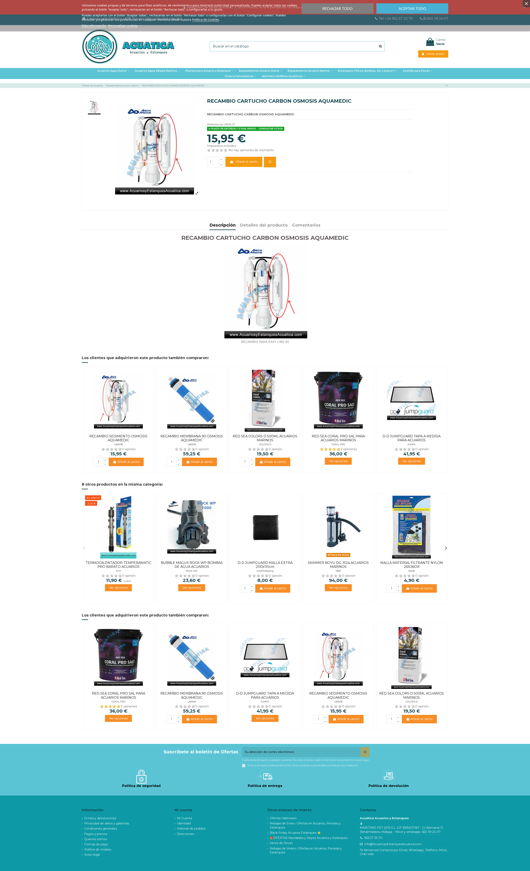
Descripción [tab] (223, 225)
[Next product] (447, 85)
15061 (338, 570)
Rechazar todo (337, 8)
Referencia (215, 124)
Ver (338, 461)
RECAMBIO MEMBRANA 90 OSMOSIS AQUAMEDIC (191, 438)
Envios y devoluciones (100, 818)
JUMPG (411, 444)
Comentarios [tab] (306, 225)
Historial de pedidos (191, 828)
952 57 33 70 (373, 838)
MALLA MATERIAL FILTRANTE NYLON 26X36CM (411, 565)
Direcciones (185, 834)
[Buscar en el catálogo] (380, 46)
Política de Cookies (205, 19)
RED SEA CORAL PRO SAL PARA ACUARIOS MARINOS (338, 438)
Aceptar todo (412, 8)
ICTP (118, 570)
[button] (209, 71)
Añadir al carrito (247, 162)
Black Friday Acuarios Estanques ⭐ (295, 833)
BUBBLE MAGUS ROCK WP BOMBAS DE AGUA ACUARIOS (192, 565)
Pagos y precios (95, 834)
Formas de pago (96, 844)
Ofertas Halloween (283, 818)
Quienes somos (95, 839)
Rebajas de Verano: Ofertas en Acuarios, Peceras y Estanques (306, 850)
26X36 (411, 570)
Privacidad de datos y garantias (106, 823)
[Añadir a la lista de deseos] (270, 162)
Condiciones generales (100, 828)
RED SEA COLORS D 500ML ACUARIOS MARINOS (265, 438)
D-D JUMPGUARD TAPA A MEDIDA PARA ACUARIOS (412, 438)
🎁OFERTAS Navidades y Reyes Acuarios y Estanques (309, 838)
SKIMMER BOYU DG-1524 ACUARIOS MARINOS (338, 565)
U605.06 (118, 444)
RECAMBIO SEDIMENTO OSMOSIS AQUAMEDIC (118, 438)
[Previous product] (446, 85)
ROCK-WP (192, 570)
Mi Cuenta (184, 818)
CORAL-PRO (338, 444)
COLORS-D (265, 444)
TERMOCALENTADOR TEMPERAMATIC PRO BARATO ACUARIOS (118, 565)
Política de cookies (97, 849)
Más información (94, 25)
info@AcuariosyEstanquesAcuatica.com (393, 844)
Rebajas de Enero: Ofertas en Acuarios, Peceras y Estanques (305, 825)
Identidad (184, 823)
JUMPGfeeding (265, 570)
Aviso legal (92, 855)
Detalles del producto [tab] (264, 225)
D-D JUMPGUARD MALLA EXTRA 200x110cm (265, 565)
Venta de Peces (281, 843)
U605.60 (192, 444)
